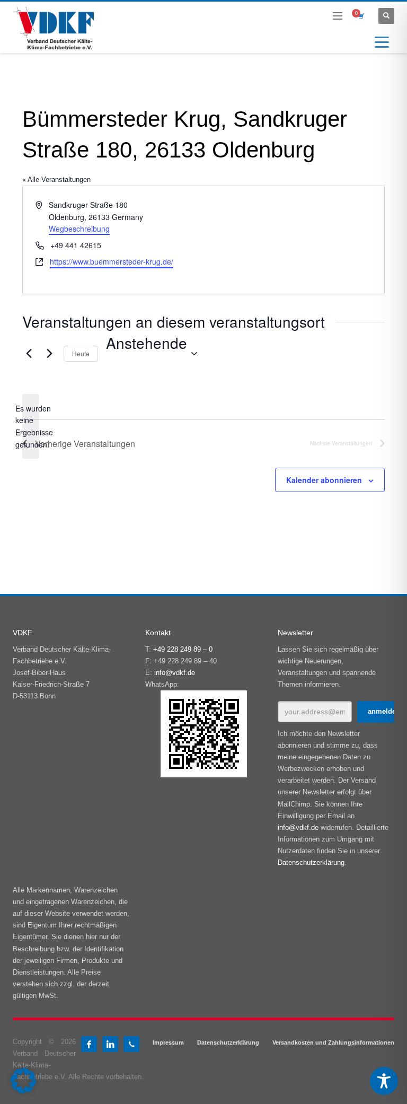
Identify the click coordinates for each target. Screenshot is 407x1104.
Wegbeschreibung (79, 228)
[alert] (30, 426)
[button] (23, 1080)
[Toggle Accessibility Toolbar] (384, 1081)
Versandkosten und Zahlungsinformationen (333, 1042)
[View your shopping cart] (360, 16)
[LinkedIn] (110, 1044)
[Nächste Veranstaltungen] (49, 353)
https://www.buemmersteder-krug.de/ (111, 261)
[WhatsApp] (131, 1044)
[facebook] (89, 1044)
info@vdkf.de (174, 673)
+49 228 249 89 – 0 (183, 649)
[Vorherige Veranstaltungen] (28, 353)
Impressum (168, 1042)
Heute (81, 353)
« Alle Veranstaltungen (56, 179)
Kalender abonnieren (324, 480)
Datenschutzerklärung (311, 862)
